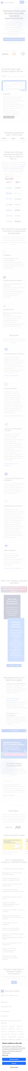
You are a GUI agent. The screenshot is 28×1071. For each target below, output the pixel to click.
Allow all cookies (14, 1059)
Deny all (14, 1063)
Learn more (5, 1055)
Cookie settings (14, 1067)
